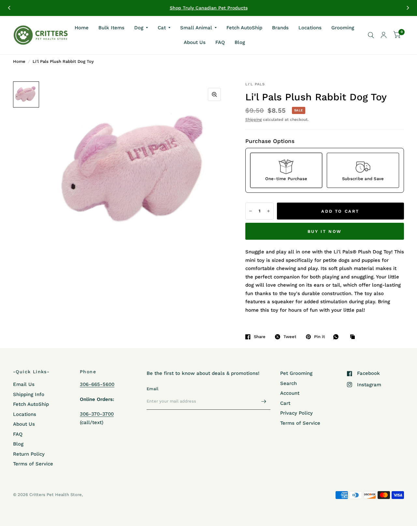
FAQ (220, 42)
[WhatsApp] (337, 336)
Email (152, 388)
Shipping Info (28, 394)
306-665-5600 (97, 384)
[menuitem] (81, 27)
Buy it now (325, 231)
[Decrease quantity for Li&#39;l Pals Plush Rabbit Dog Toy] (250, 211)
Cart (285, 403)
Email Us (24, 384)
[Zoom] (214, 94)
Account (289, 393)
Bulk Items (111, 27)
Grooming (342, 27)
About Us (195, 42)
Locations (310, 27)
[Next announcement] (408, 8)
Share (260, 336)
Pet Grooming (296, 373)
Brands (280, 27)
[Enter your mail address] (263, 401)
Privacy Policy (296, 413)
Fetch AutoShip (244, 27)
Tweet (289, 336)
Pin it (319, 336)
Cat (162, 27)
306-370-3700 (97, 414)
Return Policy (29, 454)
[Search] (371, 35)
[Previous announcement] (9, 8)
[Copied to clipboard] (354, 337)
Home (82, 27)
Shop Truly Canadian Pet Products (209, 7)
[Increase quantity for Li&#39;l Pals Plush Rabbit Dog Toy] (268, 211)
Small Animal (196, 27)
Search (288, 383)
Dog (138, 27)
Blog (240, 42)
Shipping (253, 119)
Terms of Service (33, 464)
